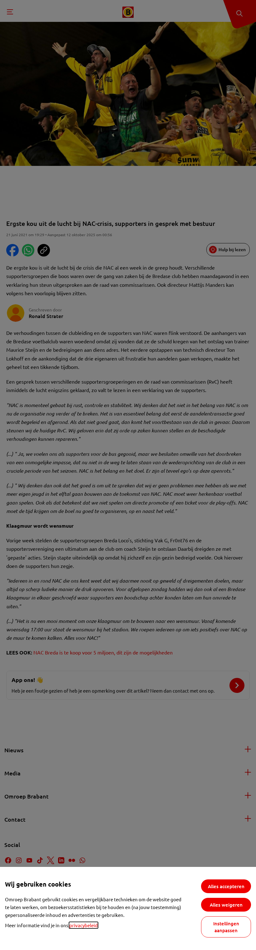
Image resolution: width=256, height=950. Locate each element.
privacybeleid (83, 925)
